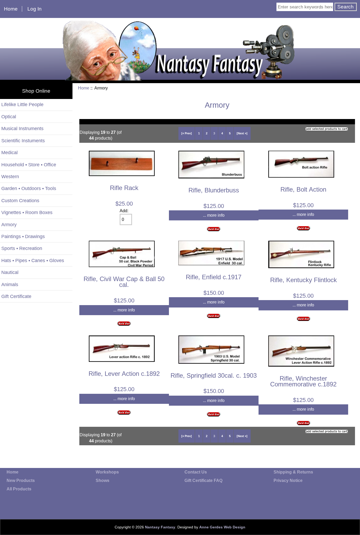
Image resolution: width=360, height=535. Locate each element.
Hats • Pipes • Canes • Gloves (32, 260)
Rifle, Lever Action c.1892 (124, 373)
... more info (214, 215)
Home (11, 9)
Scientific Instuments (23, 140)
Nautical (9, 272)
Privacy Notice (288, 480)
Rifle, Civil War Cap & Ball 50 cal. (124, 281)
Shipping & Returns (293, 472)
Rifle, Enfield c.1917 (213, 277)
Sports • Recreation (21, 248)
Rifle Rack (124, 187)
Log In (34, 9)
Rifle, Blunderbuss (213, 190)
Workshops (107, 472)
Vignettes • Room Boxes (26, 212)
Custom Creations (20, 200)
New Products (21, 480)
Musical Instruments (22, 128)
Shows (102, 480)
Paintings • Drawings (23, 236)
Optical (8, 116)
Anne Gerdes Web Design (222, 527)
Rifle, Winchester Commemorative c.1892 (303, 381)
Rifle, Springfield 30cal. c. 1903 (214, 375)
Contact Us (195, 472)
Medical (9, 152)
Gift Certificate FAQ (203, 480)
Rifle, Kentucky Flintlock (303, 279)
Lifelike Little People (22, 104)
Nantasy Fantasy (160, 527)
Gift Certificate (16, 296)
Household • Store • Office (28, 164)
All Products (19, 489)
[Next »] (242, 133)
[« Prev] (186, 133)
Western (10, 176)
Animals (9, 284)
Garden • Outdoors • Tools (28, 188)
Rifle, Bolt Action (303, 189)
